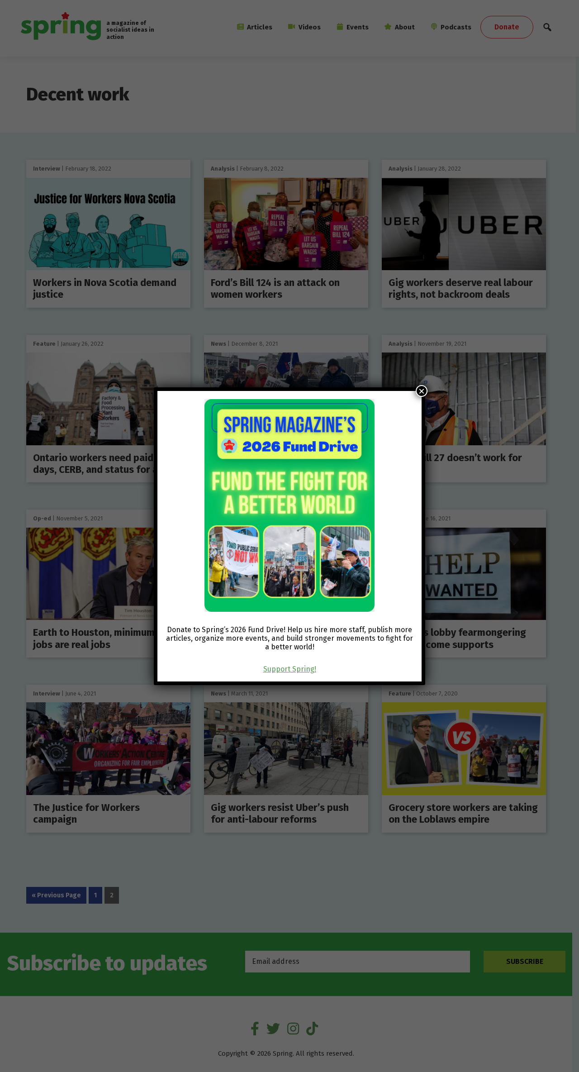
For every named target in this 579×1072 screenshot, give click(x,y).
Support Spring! (289, 669)
